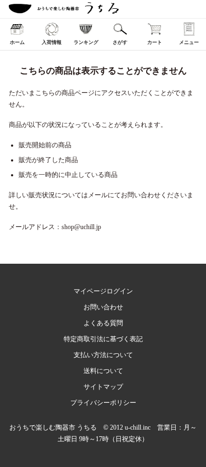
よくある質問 (103, 323)
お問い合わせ (103, 307)
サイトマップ (103, 387)
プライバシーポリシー (103, 403)
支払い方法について (103, 355)
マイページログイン (103, 291)
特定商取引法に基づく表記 (103, 339)
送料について (103, 371)
